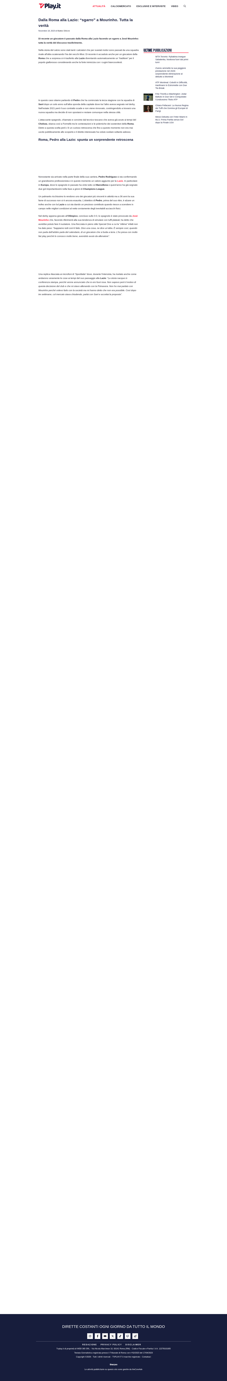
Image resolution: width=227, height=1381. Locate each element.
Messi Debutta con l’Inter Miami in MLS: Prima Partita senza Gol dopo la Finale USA (171, 120)
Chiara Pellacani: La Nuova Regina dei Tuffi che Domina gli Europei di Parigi (171, 108)
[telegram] (135, 1336)
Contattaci (146, 1357)
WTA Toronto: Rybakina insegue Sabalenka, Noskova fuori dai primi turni (171, 59)
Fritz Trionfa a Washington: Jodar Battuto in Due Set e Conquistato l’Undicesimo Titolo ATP (171, 97)
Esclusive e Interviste (151, 6)
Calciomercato (121, 6)
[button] (185, 6)
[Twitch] (128, 1336)
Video (174, 6)
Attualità (99, 6)
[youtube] (105, 1336)
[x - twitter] (113, 1336)
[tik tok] (120, 1336)
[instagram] (90, 1336)
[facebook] (97, 1336)
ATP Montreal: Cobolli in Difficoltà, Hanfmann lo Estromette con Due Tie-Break (171, 85)
